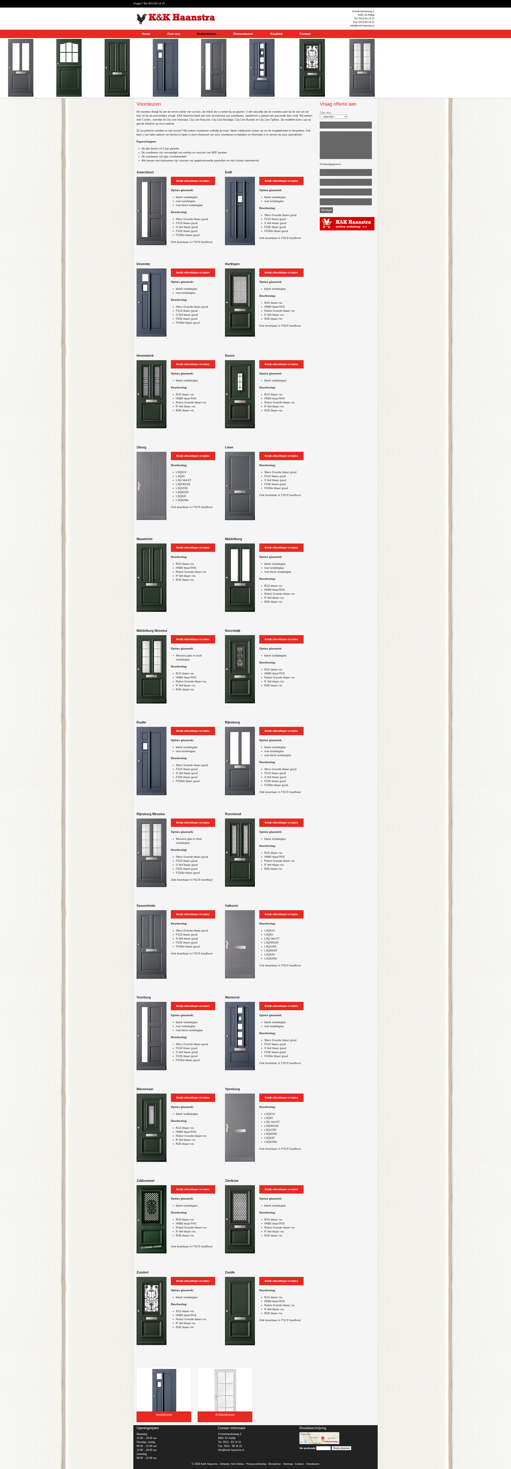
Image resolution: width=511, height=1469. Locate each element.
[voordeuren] (164, 1397)
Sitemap (288, 1463)
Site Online (237, 1463)
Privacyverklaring (256, 1463)
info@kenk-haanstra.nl (362, 25)
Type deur (325, 112)
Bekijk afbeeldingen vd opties (193, 181)
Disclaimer (274, 1463)
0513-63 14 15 (156, 3)
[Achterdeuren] (225, 1397)
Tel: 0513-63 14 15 (364, 18)
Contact (299, 1463)
